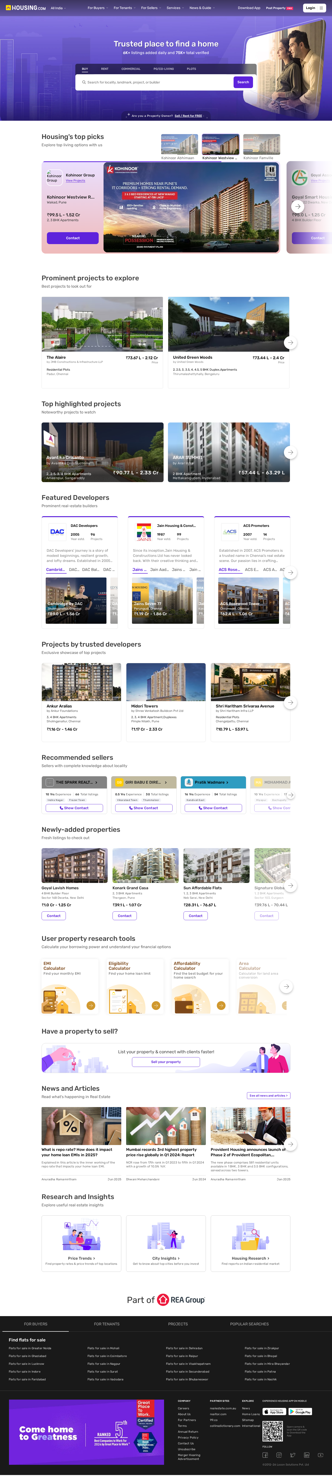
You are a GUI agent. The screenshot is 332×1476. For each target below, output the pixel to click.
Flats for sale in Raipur (182, 1356)
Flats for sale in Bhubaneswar (187, 1379)
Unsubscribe (186, 1449)
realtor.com (218, 1414)
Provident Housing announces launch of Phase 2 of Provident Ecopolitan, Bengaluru (248, 1152)
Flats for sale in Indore (25, 1371)
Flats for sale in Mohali (103, 1348)
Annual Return (188, 1431)
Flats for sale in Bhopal (261, 1356)
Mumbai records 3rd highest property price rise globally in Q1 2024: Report (161, 1152)
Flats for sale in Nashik (261, 1379)
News (246, 1408)
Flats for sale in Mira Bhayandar (267, 1364)
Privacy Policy (188, 1437)
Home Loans (251, 1414)
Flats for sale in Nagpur (104, 1364)
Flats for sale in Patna (260, 1371)
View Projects (75, 180)
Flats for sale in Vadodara (105, 1379)
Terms (182, 1426)
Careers (183, 1408)
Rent (104, 69)
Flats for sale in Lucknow (26, 1364)
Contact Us (186, 1443)
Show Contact (76, 808)
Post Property (279, 8)
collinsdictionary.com (225, 1426)
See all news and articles (269, 1095)
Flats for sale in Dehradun (184, 1348)
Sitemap (248, 1420)
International (251, 1426)
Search (243, 82)
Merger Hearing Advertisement (189, 1457)
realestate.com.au (223, 1408)
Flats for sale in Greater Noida (30, 1348)
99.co (214, 1420)
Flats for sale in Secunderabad (187, 1371)
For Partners (187, 1420)
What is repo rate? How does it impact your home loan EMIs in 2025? (77, 1152)
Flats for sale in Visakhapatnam (188, 1364)
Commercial (131, 69)
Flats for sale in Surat (102, 1371)
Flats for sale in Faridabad (27, 1379)
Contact (54, 916)
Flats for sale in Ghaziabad (27, 1356)
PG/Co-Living (164, 69)
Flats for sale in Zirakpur (262, 1348)
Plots (191, 69)
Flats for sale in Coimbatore (107, 1356)
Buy (85, 69)
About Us (184, 1414)
